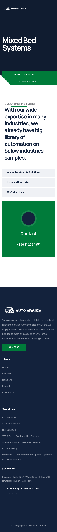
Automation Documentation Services (22, 442)
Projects (6, 386)
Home (17, 74)
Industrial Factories (18, 182)
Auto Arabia (40, 525)
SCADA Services (11, 423)
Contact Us (8, 392)
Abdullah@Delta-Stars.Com (23, 488)
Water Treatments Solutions (23, 172)
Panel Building (9, 448)
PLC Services (9, 417)
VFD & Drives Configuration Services (21, 436)
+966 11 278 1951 (28, 244)
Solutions (30, 74)
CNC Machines (15, 192)
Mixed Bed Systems (25, 81)
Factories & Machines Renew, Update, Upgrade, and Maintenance (27, 457)
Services (7, 373)
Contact (14, 347)
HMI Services (9, 429)
